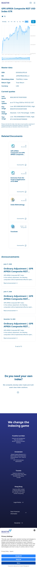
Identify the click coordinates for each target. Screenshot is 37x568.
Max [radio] (27, 21)
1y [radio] (17, 21)
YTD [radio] (23, 21)
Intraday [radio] (4, 21)
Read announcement (10, 283)
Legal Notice (17, 502)
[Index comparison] (33, 21)
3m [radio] (14, 21)
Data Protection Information (15, 512)
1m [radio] (11, 21)
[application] (18, 41)
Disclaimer (17, 523)
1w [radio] (8, 21)
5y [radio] (20, 21)
